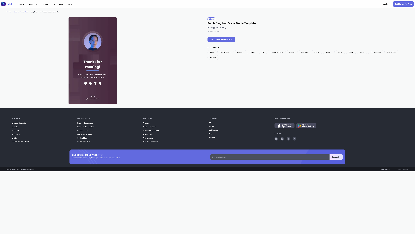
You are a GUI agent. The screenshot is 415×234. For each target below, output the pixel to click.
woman (213, 57)
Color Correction (83, 142)
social (362, 52)
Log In (385, 4)
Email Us (212, 137)
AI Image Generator (19, 123)
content (240, 52)
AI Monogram (148, 138)
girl (263, 52)
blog (212, 52)
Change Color (82, 130)
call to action (225, 52)
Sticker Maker (82, 138)
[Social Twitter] (294, 139)
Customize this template (221, 39)
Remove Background (85, 123)
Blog (210, 134)
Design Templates (21, 12)
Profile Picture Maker (85, 127)
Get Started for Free (403, 4)
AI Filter (14, 138)
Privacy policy (403, 169)
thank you (391, 52)
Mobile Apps (213, 130)
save (340, 52)
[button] (22, 3)
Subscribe (336, 157)
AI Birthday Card (149, 127)
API (210, 123)
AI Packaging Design (151, 130)
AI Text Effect (148, 134)
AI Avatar (15, 127)
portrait (292, 52)
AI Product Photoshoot (20, 142)
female (252, 52)
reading (329, 52)
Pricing (211, 126)
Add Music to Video (84, 134)
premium (304, 52)
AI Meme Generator (150, 142)
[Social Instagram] (282, 139)
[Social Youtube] (276, 139)
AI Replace (16, 134)
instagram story (277, 52)
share (351, 52)
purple (316, 52)
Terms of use (385, 169)
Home (8, 12)
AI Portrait (15, 130)
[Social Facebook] (288, 139)
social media (376, 52)
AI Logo (146, 123)
